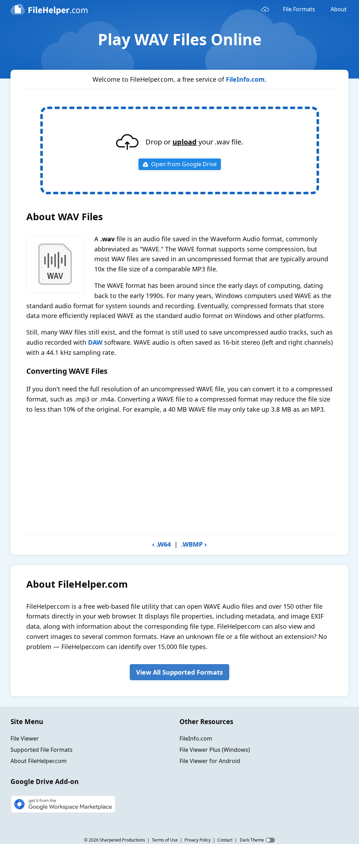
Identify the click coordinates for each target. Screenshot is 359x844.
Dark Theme (252, 840)
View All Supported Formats (179, 672)
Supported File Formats (42, 750)
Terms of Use (165, 840)
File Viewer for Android (210, 761)
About (339, 9)
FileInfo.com (245, 79)
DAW (95, 342)
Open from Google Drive (184, 164)
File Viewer (25, 738)
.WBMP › (194, 544)
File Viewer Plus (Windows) (215, 750)
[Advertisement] (179, 474)
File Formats (299, 9)
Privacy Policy (197, 840)
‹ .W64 (161, 544)
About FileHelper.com (39, 761)
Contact (224, 840)
